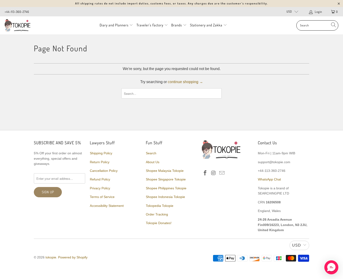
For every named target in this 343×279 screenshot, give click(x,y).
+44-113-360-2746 (17, 12)
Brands (176, 25)
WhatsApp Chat (269, 179)
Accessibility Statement (107, 206)
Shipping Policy (101, 153)
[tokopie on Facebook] (205, 173)
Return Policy (99, 162)
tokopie (51, 257)
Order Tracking (157, 214)
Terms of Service (102, 197)
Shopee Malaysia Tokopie (165, 171)
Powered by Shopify (73, 257)
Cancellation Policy (104, 171)
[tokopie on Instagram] (213, 173)
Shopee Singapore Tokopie (166, 179)
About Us (152, 162)
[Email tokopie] (221, 173)
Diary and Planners (114, 25)
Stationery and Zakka (206, 25)
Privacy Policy (100, 188)
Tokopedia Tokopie (159, 206)
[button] (331, 267)
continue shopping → (185, 82)
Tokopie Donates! (159, 223)
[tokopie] (17, 25)
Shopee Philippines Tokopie (166, 188)
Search (151, 153)
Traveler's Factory (150, 25)
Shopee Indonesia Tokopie (165, 197)
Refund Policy (100, 179)
